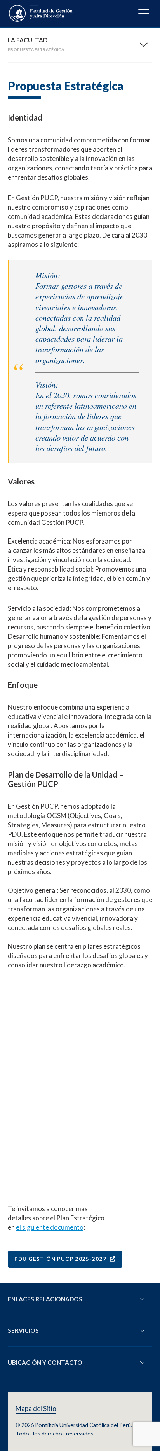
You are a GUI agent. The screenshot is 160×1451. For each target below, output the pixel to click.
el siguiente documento (49, 1227)
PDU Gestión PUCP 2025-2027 (61, 1259)
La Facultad (27, 40)
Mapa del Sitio (36, 1409)
